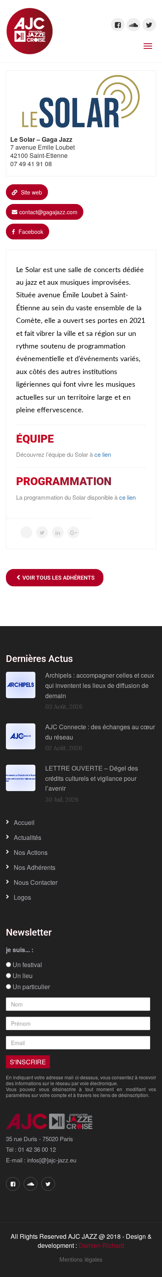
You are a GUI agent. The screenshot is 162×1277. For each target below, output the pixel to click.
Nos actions (31, 852)
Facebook (30, 231)
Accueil (24, 822)
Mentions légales (81, 1259)
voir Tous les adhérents (57, 578)
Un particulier (30, 986)
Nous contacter (35, 882)
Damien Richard (101, 1245)
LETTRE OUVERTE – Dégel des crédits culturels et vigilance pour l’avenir (91, 778)
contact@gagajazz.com (48, 212)
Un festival (26, 964)
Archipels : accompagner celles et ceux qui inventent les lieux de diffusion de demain (99, 685)
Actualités (27, 837)
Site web (30, 192)
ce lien (102, 454)
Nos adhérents (34, 867)
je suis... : (19, 949)
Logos (22, 897)
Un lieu (22, 975)
